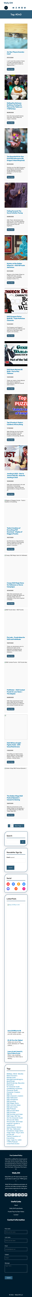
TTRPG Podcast (12, 1142)
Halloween (17, 1129)
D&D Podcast (11, 1109)
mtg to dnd (20, 1132)
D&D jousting (11, 1101)
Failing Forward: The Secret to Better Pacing (15, 212)
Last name (7, 1237)
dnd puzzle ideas (13, 1120)
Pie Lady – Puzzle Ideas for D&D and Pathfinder (16, 638)
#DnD (15, 1074)
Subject (7, 1254)
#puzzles (21, 1083)
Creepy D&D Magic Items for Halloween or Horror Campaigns (15, 585)
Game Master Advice (14, 1127)
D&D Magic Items (13, 1103)
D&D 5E (9, 1094)
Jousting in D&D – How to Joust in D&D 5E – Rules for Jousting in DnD (16, 475)
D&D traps (10, 1116)
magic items (11, 1132)
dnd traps (19, 1121)
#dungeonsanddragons (15, 1079)
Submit (10, 867)
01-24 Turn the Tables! (15, 1040)
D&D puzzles (11, 1112)
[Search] (22, 842)
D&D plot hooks (12, 1107)
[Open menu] (6, 8)
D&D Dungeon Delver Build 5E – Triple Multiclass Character (16, 318)
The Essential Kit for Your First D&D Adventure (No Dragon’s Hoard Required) (16, 158)
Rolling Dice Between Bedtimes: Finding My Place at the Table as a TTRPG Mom (14, 106)
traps (8, 1140)
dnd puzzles (11, 1121)
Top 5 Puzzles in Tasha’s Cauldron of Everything (15, 423)
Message (7, 1263)
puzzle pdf (10, 1134)
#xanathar (10, 1085)
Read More (11, 69)
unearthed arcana (13, 1143)
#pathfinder (11, 1081)
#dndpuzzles (11, 1077)
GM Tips (9, 1129)
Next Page (19, 826)
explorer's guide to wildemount (13, 1124)
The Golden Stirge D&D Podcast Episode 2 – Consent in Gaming (15, 798)
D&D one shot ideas (14, 1105)
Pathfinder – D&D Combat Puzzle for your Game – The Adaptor (16, 692)
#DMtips (9, 1074)
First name (7, 1228)
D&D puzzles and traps (15, 1114)
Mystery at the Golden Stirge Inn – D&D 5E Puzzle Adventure (16, 265)
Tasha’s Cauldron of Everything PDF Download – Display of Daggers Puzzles (14, 531)
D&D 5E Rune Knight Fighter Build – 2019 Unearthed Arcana (14, 745)
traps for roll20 (16, 1140)
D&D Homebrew (12, 1099)
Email (10, 857)
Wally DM (8, 3)
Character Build (12, 1090)
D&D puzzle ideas (13, 1110)
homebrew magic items (15, 1131)
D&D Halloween (12, 1098)
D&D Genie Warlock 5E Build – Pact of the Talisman (14, 371)
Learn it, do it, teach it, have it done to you (15, 1052)
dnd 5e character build (15, 1118)
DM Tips (17, 1116)
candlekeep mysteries (14, 1088)
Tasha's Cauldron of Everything (14, 1137)
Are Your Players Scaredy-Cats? (16, 53)
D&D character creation (15, 1096)
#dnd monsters (12, 1076)
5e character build (13, 1087)
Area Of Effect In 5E (14, 1031)
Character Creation (13, 1092)
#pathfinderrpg (12, 1083)
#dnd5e (20, 1074)
